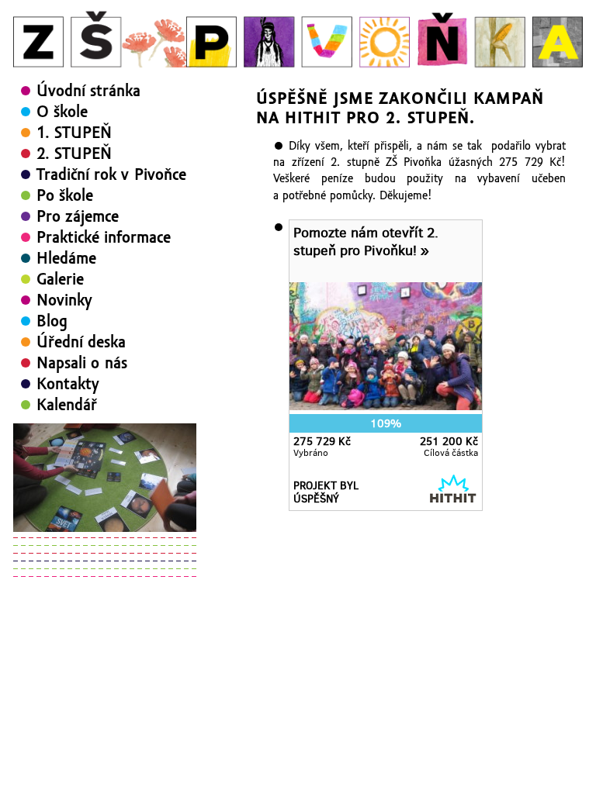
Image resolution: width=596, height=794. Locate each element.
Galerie (60, 279)
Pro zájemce (77, 216)
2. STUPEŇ (74, 153)
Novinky (64, 300)
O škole (62, 112)
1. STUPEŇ (74, 133)
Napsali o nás (81, 363)
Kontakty (67, 384)
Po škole (64, 195)
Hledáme (66, 258)
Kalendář (66, 405)
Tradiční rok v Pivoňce (111, 174)
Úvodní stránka (88, 91)
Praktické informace (103, 237)
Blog (52, 321)
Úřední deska (81, 342)
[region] (104, 477)
